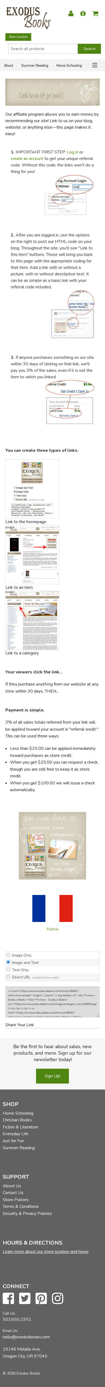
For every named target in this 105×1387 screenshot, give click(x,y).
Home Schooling (69, 65)
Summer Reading (34, 65)
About (8, 65)
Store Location (18, 37)
